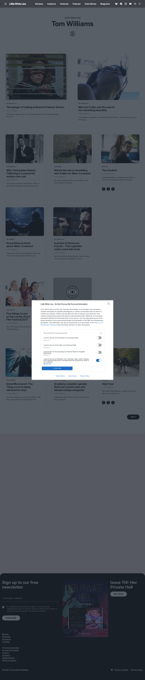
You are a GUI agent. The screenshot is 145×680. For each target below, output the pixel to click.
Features (51, 4)
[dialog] (72, 340)
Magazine (105, 4)
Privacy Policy (84, 376)
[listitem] (72, 333)
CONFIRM (57, 368)
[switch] (99, 337)
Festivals (64, 4)
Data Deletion (60, 376)
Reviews (39, 4)
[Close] (109, 304)
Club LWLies (90, 4)
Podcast (76, 4)
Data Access (72, 376)
